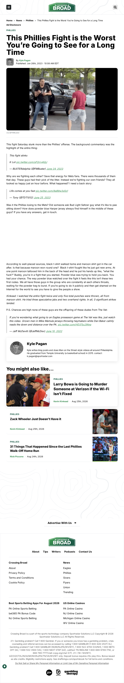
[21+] (49, 673)
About (35, 551)
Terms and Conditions (21, 577)
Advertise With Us (60, 522)
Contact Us (85, 551)
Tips (45, 551)
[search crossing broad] (115, 7)
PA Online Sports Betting (22, 608)
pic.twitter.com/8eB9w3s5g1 (52, 190)
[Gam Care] (58, 673)
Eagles (67, 568)
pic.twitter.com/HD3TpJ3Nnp (74, 324)
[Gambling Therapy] (71, 672)
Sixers (66, 577)
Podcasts (69, 551)
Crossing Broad (18, 562)
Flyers (66, 582)
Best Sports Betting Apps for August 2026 (34, 603)
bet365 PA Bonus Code (22, 613)
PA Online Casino (73, 608)
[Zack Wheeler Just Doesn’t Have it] (105, 421)
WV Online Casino (73, 623)
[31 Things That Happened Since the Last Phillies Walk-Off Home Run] (105, 449)
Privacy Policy (17, 572)
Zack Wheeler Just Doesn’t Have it (35, 419)
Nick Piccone (16, 456)
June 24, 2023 (54, 168)
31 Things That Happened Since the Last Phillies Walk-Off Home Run (46, 449)
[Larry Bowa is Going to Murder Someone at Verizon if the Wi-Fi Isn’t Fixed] (28, 390)
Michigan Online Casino (76, 618)
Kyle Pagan (25, 60)
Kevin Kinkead (61, 401)
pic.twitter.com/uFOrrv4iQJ (31, 162)
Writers (56, 551)
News (66, 562)
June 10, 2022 (54, 331)
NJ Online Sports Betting (23, 618)
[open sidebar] (8, 7)
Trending (68, 592)
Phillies (11, 30)
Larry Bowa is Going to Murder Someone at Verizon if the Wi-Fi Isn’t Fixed (81, 389)
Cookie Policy (17, 582)
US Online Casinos (74, 603)
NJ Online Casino (73, 613)
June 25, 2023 (42, 197)
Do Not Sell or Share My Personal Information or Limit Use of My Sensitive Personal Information (62, 663)
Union (66, 587)
